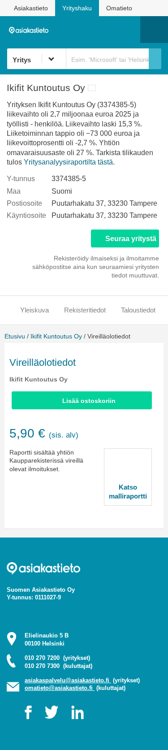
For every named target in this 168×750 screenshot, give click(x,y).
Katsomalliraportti (128, 491)
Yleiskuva (34, 310)
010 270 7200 (57, 658)
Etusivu (14, 336)
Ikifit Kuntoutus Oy (56, 336)
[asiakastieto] (31, 29)
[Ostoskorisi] (87, 29)
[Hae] (155, 58)
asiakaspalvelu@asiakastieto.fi (68, 680)
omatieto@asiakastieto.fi (60, 688)
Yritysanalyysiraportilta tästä (68, 162)
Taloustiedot (138, 310)
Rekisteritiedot (85, 310)
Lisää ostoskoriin (89, 400)
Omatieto (119, 8)
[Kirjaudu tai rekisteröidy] (129, 29)
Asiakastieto (31, 8)
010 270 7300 (58, 666)
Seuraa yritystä (130, 239)
